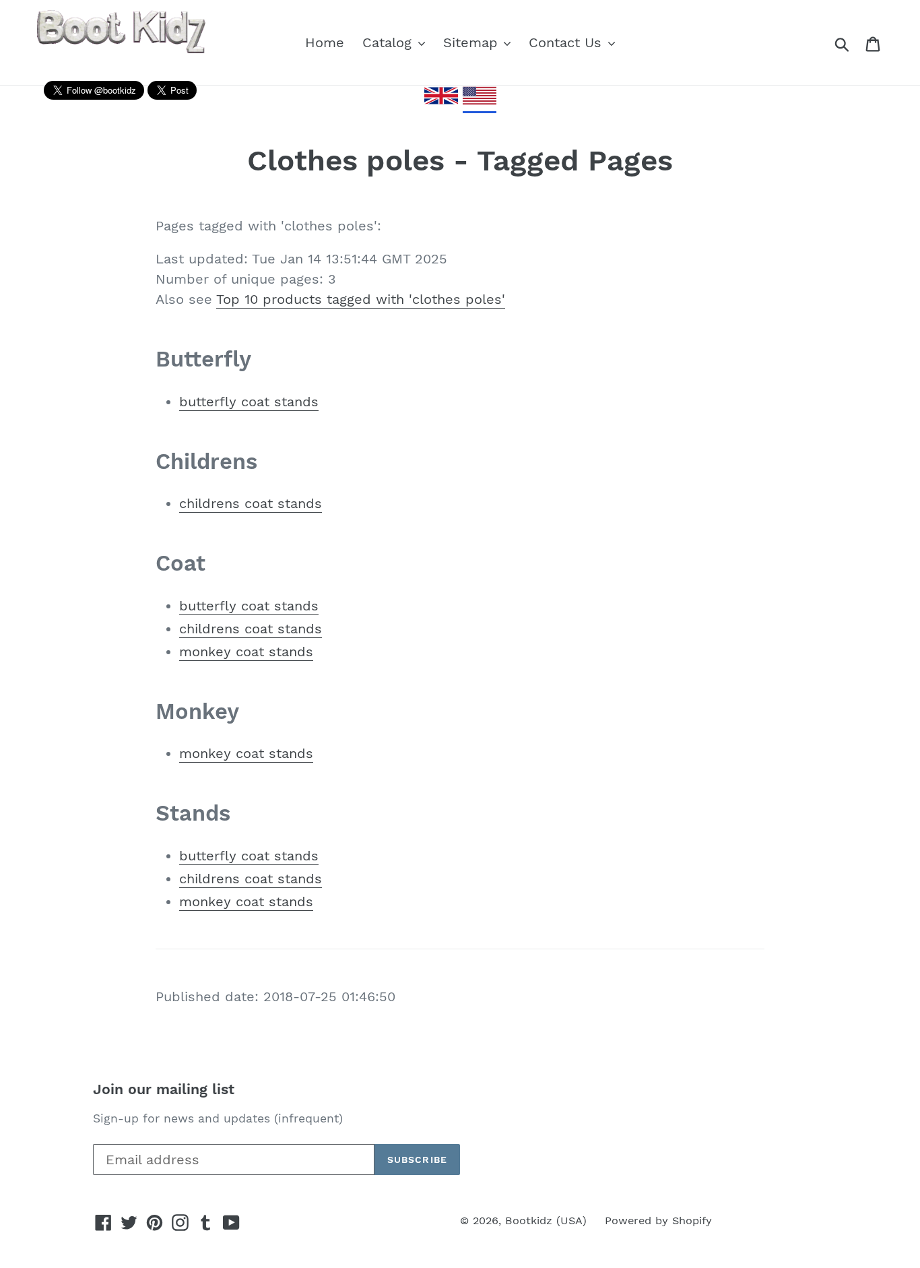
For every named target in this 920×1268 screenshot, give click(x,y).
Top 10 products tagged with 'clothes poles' (360, 299)
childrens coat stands (250, 503)
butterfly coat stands (249, 401)
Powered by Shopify (658, 1220)
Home (324, 42)
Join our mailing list (163, 1089)
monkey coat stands (246, 651)
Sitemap (472, 42)
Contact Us (567, 42)
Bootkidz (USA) (546, 1220)
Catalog (389, 42)
